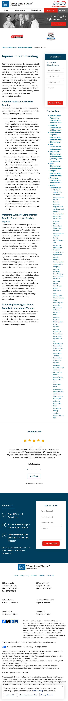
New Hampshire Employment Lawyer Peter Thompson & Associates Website (29, 666)
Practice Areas (36, 10)
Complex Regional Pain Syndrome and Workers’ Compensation (58, 209)
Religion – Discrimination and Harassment (56, 173)
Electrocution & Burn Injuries (58, 324)
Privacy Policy (24, 575)
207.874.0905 (59, 4)
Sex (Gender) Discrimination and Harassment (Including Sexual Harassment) (56, 156)
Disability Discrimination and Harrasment (56, 127)
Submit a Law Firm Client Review (34, 483)
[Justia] (16, 621)
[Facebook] (4, 621)
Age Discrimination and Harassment (56, 146)
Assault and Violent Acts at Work (58, 298)
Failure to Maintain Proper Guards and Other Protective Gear (57, 286)
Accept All (10, 695)
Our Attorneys (20, 10)
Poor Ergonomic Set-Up (57, 408)
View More (34, 476)
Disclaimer (34, 575)
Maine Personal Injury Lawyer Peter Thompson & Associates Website (27, 651)
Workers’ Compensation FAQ (58, 415)
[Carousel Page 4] (40, 469)
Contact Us (50, 10)
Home (6, 10)
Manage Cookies (41, 647)
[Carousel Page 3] (36, 469)
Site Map (42, 575)
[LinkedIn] (12, 621)
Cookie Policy (28, 647)
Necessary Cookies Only (28, 695)
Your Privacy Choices (14, 647)
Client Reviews (34, 431)
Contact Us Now (58, 24)
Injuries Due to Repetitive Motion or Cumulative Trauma (58, 350)
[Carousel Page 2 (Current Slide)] (32, 469)
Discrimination (55, 142)
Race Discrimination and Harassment (56, 166)
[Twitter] (8, 621)
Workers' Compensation (25, 47)
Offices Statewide (58, 6)
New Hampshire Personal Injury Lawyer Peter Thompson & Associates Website (30, 656)
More (63, 10)
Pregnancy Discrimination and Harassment (56, 180)
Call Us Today (60, 2)
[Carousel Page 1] (28, 469)
